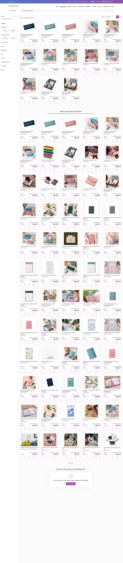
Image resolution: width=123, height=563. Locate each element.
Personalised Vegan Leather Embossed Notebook (47, 218)
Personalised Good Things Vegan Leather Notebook (111, 362)
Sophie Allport (44, 363)
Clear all (15, 16)
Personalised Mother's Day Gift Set (49, 63)
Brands (69, 6)
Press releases (80, 6)
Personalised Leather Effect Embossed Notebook (70, 218)
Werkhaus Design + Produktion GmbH (28, 449)
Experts (99, 6)
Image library (63, 6)
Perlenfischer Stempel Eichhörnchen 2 (70, 246)
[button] (11, 1)
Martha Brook (23, 37)
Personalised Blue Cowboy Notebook (91, 332)
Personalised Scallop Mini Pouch (90, 160)
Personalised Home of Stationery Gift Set (49, 448)
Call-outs (94, 6)
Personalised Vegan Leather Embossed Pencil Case (26, 35)
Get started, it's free (107, 1)
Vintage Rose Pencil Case (47, 361)
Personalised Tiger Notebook (68, 303)
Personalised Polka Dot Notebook (48, 275)
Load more (70, 463)
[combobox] (110, 16)
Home (57, 6)
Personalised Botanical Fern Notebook (28, 361)
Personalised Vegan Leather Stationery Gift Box (47, 92)
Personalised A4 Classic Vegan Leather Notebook (50, 391)
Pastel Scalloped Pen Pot (109, 246)
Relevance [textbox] (108, 16)
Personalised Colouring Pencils (48, 160)
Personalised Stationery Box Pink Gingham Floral (111, 391)
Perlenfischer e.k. (66, 247)
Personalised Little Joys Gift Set (111, 160)
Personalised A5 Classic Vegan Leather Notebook (91, 247)
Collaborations (106, 6)
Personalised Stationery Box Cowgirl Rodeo (28, 419)
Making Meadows (45, 276)
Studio (112, 6)
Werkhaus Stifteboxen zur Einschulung (28, 447)
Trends (74, 6)
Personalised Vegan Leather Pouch (90, 63)
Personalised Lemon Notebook (69, 332)
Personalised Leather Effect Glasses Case (70, 276)
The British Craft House (46, 161)
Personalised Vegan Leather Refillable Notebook (70, 362)
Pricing (81, 1)
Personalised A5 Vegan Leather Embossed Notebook (48, 304)
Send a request (71, 483)
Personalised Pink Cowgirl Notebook (112, 275)
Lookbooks (88, 6)
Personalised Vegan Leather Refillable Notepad (28, 276)
